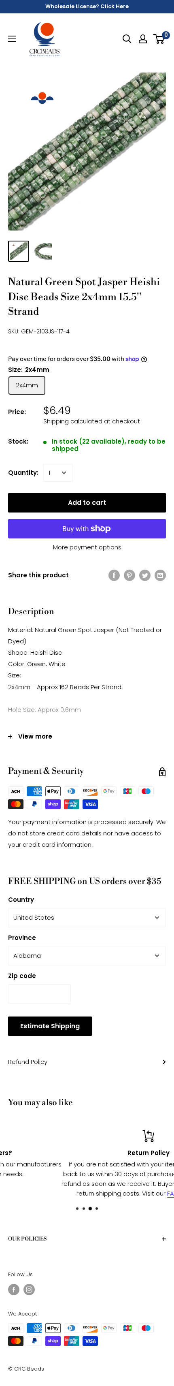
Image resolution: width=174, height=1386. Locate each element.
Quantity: (23, 472)
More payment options (87, 547)
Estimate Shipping (50, 1026)
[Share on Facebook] (114, 575)
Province (22, 937)
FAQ (114, 1193)
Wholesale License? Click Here (87, 6)
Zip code (22, 976)
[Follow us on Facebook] (13, 1289)
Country (21, 899)
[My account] (143, 38)
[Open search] (127, 38)
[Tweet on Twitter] (145, 575)
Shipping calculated (72, 421)
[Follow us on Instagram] (29, 1289)
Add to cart (87, 502)
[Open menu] (12, 39)
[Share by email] (160, 575)
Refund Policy (27, 1061)
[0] (159, 39)
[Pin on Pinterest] (129, 575)
